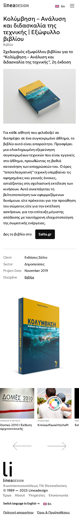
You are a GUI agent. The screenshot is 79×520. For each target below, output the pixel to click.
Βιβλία (8, 45)
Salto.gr (44, 234)
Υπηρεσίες (36, 495)
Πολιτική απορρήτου (18, 512)
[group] (17, 409)
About (20, 495)
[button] (22, 446)
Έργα (7, 495)
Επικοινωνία (58, 495)
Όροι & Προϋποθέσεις (53, 512)
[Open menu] (72, 5)
